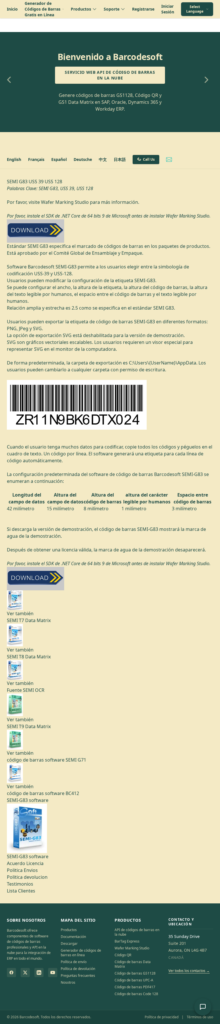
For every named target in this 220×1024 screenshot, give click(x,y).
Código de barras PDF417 (135, 987)
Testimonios (20, 884)
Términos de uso (200, 1017)
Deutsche (83, 159)
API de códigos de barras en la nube (137, 932)
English (14, 159)
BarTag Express (127, 941)
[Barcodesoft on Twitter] (25, 972)
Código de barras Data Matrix (133, 964)
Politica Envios (22, 870)
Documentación (73, 936)
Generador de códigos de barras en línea (81, 952)
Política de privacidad (161, 1017)
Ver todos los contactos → (189, 970)
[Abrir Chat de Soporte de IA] (202, 1006)
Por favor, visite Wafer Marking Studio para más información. (73, 202)
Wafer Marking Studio (132, 948)
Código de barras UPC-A (134, 980)
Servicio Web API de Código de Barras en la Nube (110, 75)
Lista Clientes (21, 891)
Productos (69, 929)
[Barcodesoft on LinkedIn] (39, 972)
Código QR (123, 955)
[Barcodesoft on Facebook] (11, 972)
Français (36, 159)
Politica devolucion (27, 877)
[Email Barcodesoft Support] (169, 159)
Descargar (69, 943)
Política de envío (74, 961)
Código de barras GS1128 (135, 973)
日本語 (120, 159)
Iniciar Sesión (167, 9)
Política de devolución (78, 968)
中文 (103, 159)
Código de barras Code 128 (136, 993)
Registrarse (143, 9)
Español (59, 159)
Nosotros (68, 982)
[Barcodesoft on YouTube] (52, 972)
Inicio (12, 9)
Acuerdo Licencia (25, 863)
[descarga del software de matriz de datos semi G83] (110, 231)
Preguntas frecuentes (78, 975)
